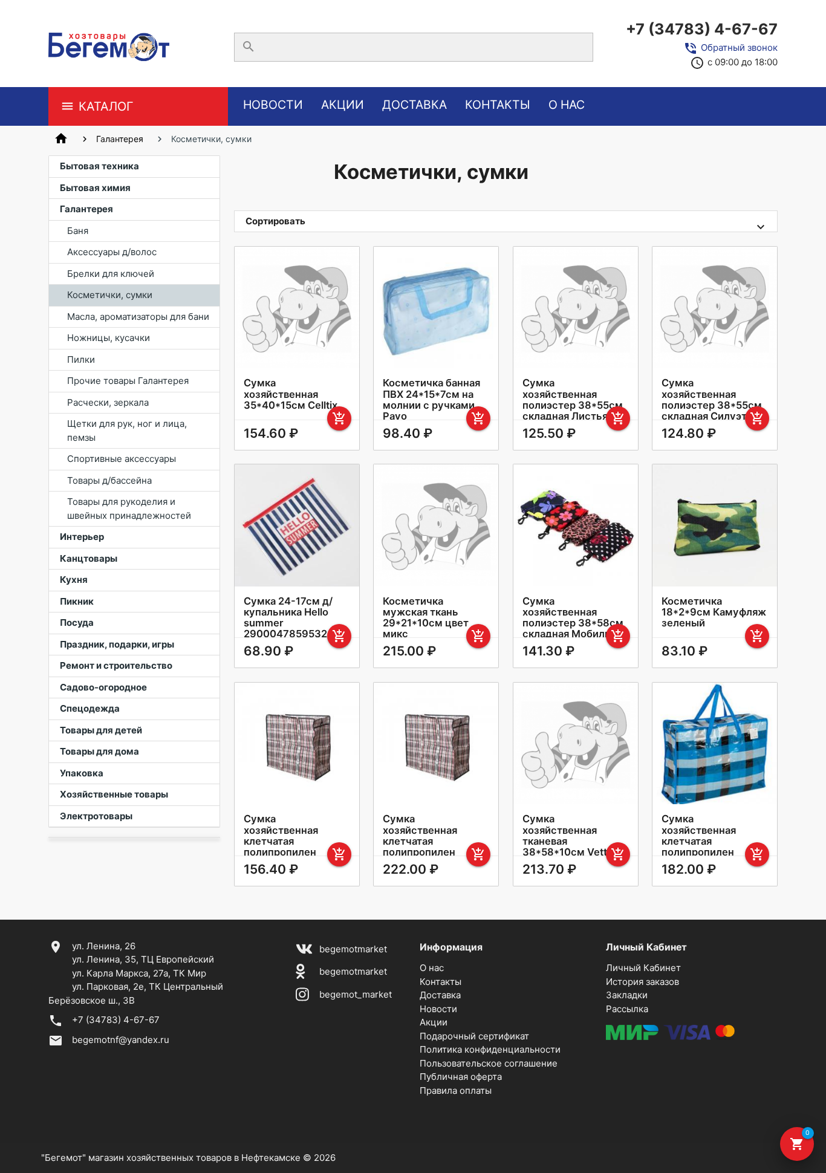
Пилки (81, 359)
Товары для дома (99, 751)
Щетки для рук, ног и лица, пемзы (127, 430)
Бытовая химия (95, 187)
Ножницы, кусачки (108, 337)
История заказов (642, 981)
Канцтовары (88, 558)
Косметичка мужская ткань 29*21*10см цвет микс (426, 617)
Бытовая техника (99, 166)
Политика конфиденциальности (490, 1049)
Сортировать (275, 221)
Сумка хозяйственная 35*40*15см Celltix (290, 394)
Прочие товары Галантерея (128, 380)
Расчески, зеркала (108, 402)
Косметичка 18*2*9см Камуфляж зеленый (714, 612)
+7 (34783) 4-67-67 (702, 29)
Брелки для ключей (110, 273)
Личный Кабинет (643, 967)
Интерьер (82, 536)
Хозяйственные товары (114, 794)
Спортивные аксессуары (121, 458)
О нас (566, 104)
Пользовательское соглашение (489, 1063)
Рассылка (627, 1009)
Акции (342, 104)
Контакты (497, 104)
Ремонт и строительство (116, 665)
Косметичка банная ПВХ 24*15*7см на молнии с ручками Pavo (431, 399)
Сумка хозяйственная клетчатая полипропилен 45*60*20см (699, 841)
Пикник (77, 601)
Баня (77, 230)
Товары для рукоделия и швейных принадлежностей (129, 508)
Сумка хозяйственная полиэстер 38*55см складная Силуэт (712, 399)
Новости (273, 104)
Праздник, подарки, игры (117, 644)
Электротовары (96, 816)
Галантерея (119, 139)
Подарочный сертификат (474, 1036)
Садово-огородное (103, 687)
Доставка (414, 104)
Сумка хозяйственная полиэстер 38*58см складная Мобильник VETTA (575, 623)
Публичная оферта (461, 1076)
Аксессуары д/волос (112, 252)
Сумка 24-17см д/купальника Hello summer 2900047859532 (288, 617)
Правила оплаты (456, 1090)
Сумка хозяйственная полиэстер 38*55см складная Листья (572, 399)
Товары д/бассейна (109, 480)
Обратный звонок (739, 47)
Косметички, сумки (109, 295)
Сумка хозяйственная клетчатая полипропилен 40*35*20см (281, 841)
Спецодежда (90, 708)
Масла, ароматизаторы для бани (138, 316)
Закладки (627, 995)
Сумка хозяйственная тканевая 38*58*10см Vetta (567, 835)
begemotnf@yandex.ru (120, 1039)
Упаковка (81, 773)
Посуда (77, 622)
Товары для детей (101, 730)
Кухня (74, 579)
